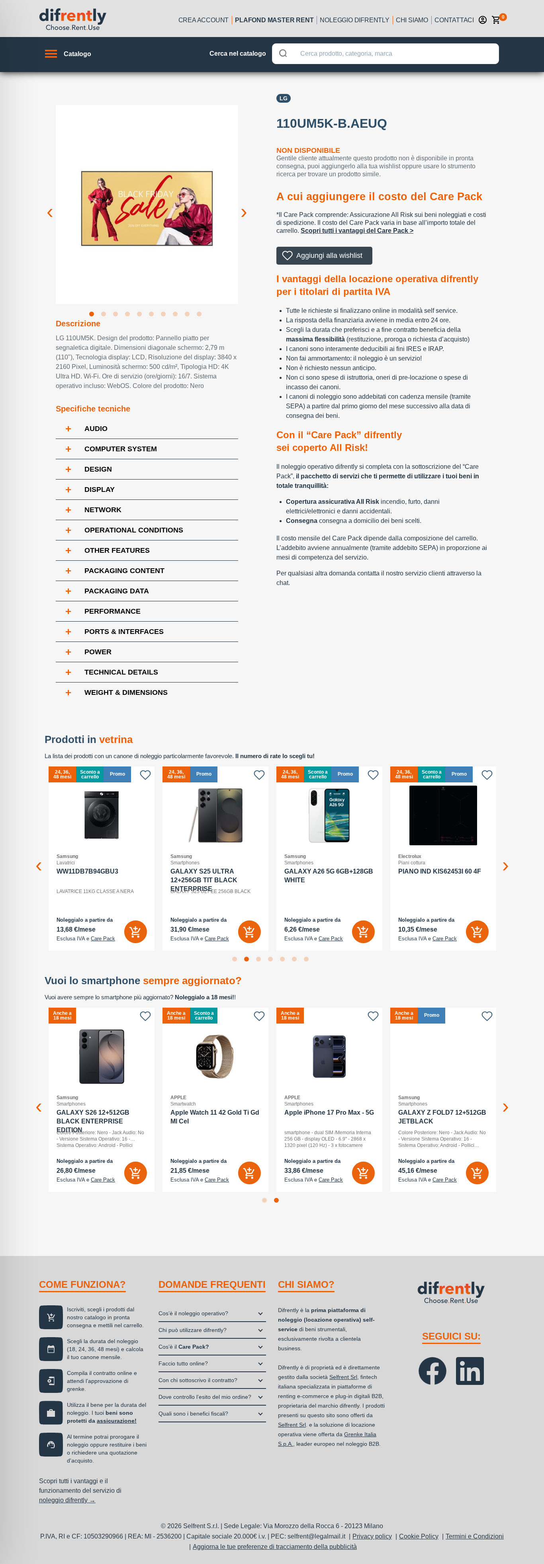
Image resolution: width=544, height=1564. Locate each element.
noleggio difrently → (67, 1500)
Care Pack (103, 939)
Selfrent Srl (343, 1377)
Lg (284, 98)
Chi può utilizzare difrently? (193, 1330)
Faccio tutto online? (183, 1363)
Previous (50, 205)
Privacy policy (372, 1536)
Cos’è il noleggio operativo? (193, 1313)
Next (244, 205)
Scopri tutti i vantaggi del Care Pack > (357, 230)
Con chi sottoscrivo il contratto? (198, 1380)
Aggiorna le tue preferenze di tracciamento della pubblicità (275, 1546)
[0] (496, 20)
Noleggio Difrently (354, 20)
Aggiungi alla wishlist (329, 255)
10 (201, 316)
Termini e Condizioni (475, 1536)
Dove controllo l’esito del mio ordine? (205, 1397)
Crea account (203, 20)
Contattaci (454, 20)
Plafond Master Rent (274, 20)
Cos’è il (184, 1347)
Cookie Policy (418, 1536)
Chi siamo (412, 20)
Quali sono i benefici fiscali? (193, 1413)
